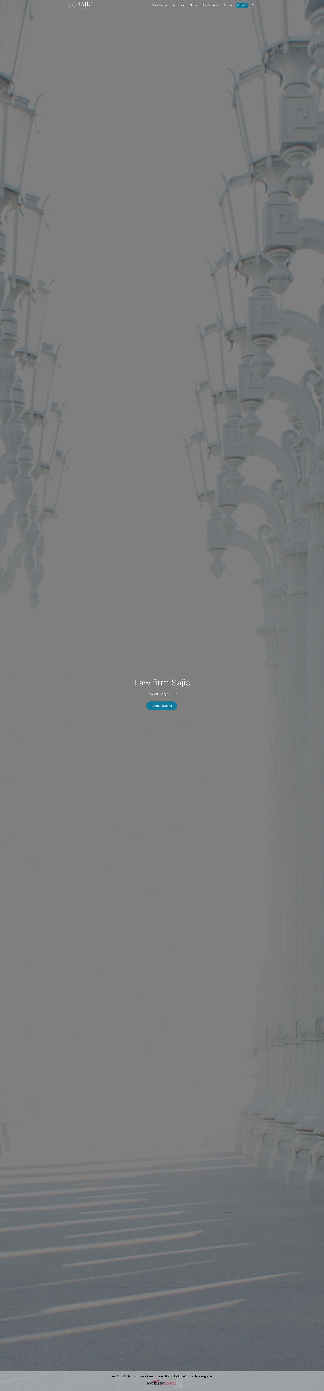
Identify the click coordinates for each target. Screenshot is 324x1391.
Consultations (161, 705)
